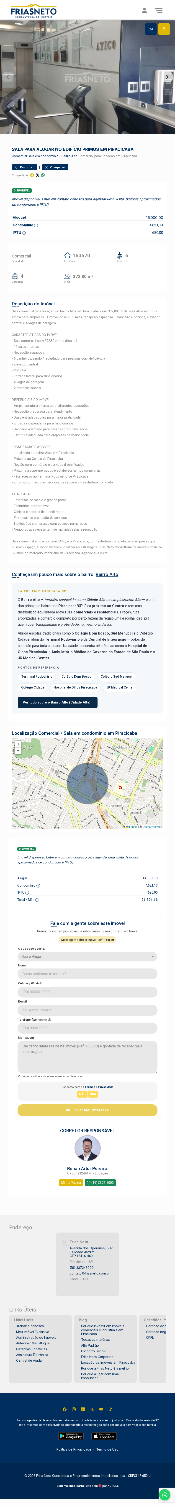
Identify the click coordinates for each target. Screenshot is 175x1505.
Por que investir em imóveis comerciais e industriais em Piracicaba (102, 1330)
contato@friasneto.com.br (90, 1273)
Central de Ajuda (29, 1360)
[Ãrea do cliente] (144, 10)
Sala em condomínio (43, 156)
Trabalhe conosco (30, 1326)
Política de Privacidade (74, 1449)
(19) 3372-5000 (82, 1268)
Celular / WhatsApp (31, 983)
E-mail (22, 1001)
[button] (18, 744)
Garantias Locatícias (31, 1349)
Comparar (57, 167)
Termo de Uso (107, 1449)
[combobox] (87, 956)
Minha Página (71, 1182)
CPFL (150, 1337)
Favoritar (26, 167)
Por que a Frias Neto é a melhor (105, 1368)
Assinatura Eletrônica (32, 1355)
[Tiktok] (110, 1409)
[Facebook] (64, 1409)
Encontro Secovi (93, 1351)
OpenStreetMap (152, 826)
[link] (41, 10)
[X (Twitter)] (92, 1409)
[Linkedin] (83, 1409)
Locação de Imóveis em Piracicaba (108, 1362)
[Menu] (159, 10)
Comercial (19, 156)
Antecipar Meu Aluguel (33, 1343)
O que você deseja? (32, 948)
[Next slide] (167, 77)
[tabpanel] (87, 77)
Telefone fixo (34, 1019)
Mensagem (26, 1037)
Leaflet (133, 826)
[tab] (151, 29)
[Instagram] (73, 1409)
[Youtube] (101, 1409)
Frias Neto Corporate (97, 1357)
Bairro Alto (69, 156)
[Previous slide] (7, 77)
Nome (22, 965)
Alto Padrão (90, 1345)
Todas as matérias (95, 1339)
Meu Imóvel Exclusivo (32, 1332)
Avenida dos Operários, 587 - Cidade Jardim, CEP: (91, 1252)
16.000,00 (154, 217)
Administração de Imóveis (36, 1337)
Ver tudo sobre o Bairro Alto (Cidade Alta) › (58, 702)
